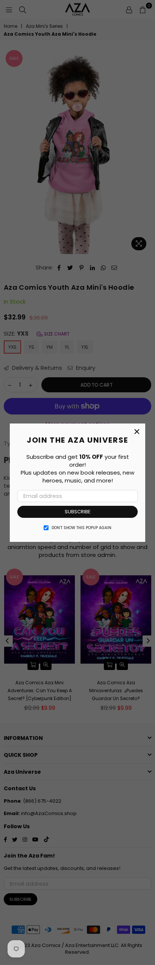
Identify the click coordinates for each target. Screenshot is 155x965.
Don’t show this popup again (81, 528)
